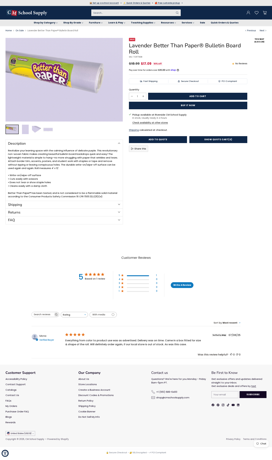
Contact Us (12, 395)
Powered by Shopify (58, 439)
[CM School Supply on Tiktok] (228, 405)
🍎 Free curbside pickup (167, 3)
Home (9, 30)
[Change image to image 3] (36, 129)
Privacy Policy (233, 439)
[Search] (177, 12)
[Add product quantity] (143, 96)
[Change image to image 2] (25, 129)
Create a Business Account (94, 389)
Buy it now (188, 105)
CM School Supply (34, 439)
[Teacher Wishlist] (257, 13)
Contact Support (16, 384)
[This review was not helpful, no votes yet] (237, 355)
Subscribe (253, 394)
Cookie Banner (86, 411)
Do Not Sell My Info (89, 416)
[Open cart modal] (265, 13)
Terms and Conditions (254, 439)
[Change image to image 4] (48, 129)
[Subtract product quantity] (132, 96)
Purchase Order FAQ (17, 411)
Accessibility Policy (16, 379)
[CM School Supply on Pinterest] (218, 405)
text (253, 386)
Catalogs (11, 389)
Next (262, 30)
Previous (251, 30)
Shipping (134, 130)
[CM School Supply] (27, 12)
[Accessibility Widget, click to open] (5, 453)
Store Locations (87, 384)
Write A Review (182, 285)
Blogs (9, 416)
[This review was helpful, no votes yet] (231, 355)
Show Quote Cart (218, 139)
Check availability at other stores (150, 122)
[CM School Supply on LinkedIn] (238, 405)
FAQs (8, 400)
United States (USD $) (21, 433)
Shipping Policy (87, 406)
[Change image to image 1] (12, 129)
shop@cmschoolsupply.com (172, 397)
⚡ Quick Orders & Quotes (136, 3)
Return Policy (85, 400)
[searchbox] (42, 314)
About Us (83, 379)
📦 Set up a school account (104, 3)
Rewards (11, 422)
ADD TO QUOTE (158, 139)
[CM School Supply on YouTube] (233, 405)
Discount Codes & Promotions (96, 395)
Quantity (134, 89)
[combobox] (74, 314)
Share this (140, 148)
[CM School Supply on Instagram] (223, 405)
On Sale (20, 30)
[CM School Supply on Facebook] (213, 405)
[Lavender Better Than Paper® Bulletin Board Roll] (64, 80)
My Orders (11, 406)
